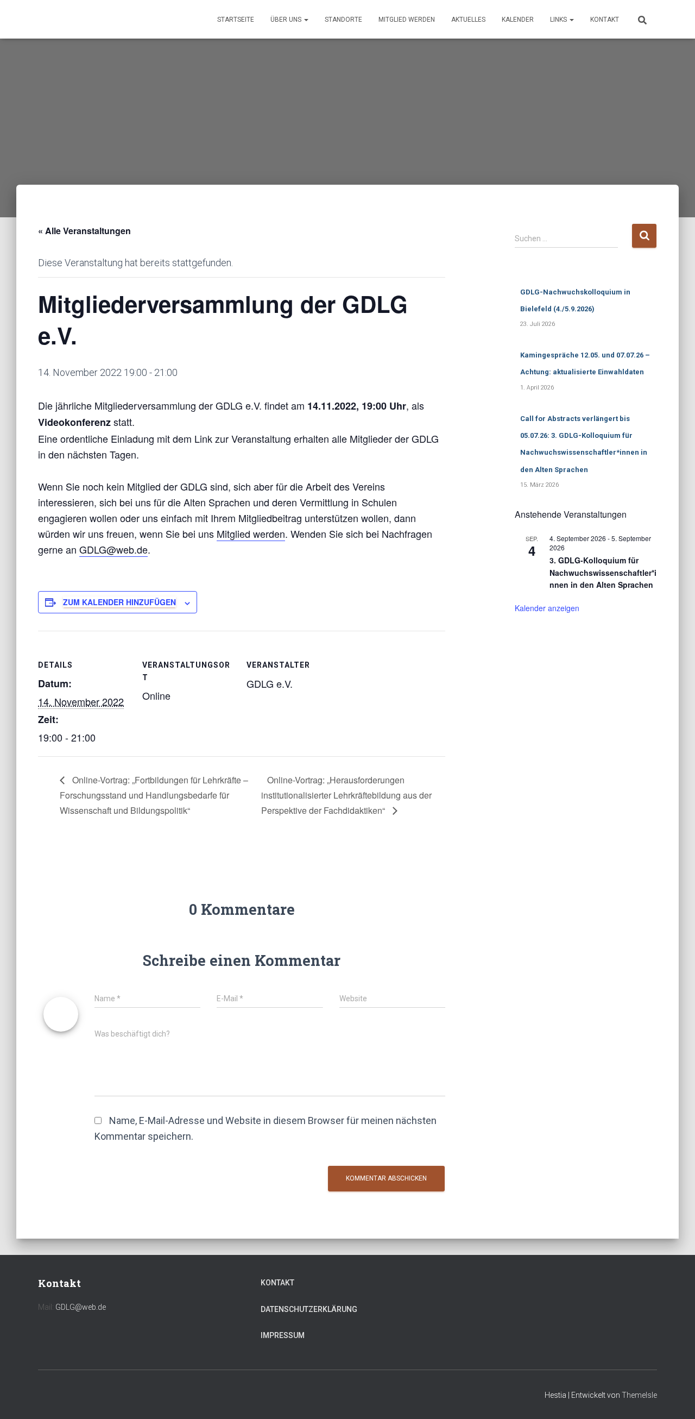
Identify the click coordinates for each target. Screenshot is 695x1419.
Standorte (343, 19)
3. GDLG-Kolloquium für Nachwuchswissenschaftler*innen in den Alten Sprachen (602, 572)
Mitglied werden (406, 19)
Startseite (235, 19)
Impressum (283, 1335)
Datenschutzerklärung (309, 1309)
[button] (305, 19)
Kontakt (604, 19)
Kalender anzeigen (547, 607)
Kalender (518, 19)
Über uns (286, 19)
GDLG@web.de (113, 549)
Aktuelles (468, 19)
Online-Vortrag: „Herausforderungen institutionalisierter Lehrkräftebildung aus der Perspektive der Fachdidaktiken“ (346, 795)
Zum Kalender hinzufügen (119, 602)
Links (559, 19)
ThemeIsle (639, 1395)
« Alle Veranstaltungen (84, 230)
